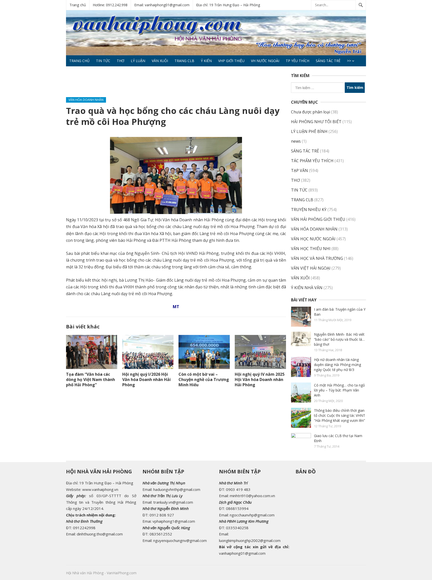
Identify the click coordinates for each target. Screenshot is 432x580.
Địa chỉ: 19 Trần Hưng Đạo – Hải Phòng (228, 5)
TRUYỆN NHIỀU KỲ (308, 209)
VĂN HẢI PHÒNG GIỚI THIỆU (318, 219)
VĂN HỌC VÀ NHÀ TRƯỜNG (317, 258)
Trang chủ (78, 5)
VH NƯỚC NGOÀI (265, 60)
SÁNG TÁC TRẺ (328, 60)
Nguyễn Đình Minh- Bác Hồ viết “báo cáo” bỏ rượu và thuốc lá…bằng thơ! (339, 339)
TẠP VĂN (299, 170)
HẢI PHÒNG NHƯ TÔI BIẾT (316, 121)
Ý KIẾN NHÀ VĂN (306, 287)
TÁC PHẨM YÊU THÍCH (312, 160)
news (296, 141)
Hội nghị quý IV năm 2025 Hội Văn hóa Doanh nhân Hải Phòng (259, 379)
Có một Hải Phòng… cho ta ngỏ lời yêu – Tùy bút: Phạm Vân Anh (339, 390)
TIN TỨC (103, 60)
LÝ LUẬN (138, 60)
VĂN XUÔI (160, 60)
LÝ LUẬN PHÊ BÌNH (309, 131)
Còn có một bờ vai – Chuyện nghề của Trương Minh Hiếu (203, 379)
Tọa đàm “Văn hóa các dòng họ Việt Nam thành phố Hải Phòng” (90, 379)
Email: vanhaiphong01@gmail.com (162, 5)
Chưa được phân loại (310, 112)
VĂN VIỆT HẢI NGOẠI (310, 268)
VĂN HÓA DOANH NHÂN (86, 100)
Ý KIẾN (206, 60)
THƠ (120, 60)
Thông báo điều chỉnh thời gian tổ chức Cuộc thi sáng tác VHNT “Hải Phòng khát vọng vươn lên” (339, 415)
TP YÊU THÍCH (297, 60)
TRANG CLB (184, 60)
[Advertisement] (157, 84)
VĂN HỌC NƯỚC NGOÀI (313, 239)
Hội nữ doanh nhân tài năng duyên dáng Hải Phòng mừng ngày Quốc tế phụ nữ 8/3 (337, 364)
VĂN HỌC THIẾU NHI (310, 248)
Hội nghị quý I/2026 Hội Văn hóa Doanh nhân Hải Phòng (146, 379)
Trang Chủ (79, 60)
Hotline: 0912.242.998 (110, 5)
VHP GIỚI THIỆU (231, 60)
